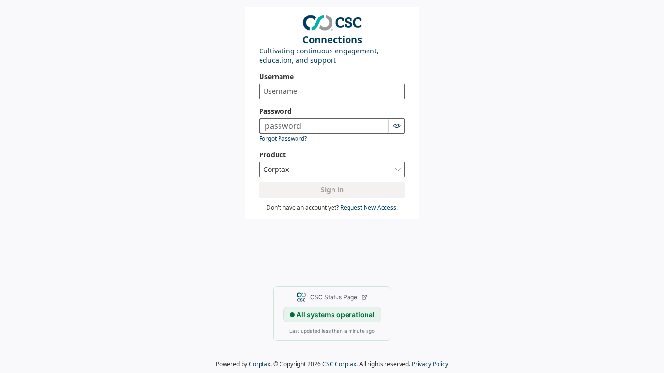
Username (276, 76)
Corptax (259, 364)
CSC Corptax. (340, 364)
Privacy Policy (430, 364)
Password (275, 111)
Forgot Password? (283, 139)
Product (272, 154)
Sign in (332, 189)
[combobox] (332, 169)
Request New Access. (369, 207)
